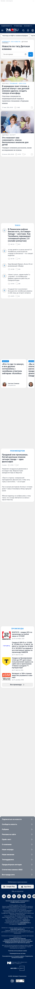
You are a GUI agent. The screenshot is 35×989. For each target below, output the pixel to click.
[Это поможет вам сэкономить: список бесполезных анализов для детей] (17, 122)
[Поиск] (23, 30)
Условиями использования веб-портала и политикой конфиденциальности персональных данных (17, 942)
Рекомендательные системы (17, 953)
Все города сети (8, 875)
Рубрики (5, 829)
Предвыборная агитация (12, 865)
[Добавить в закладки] (32, 107)
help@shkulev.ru (22, 924)
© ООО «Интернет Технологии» (17, 976)
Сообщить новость (9, 824)
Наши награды (8, 849)
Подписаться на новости (12, 819)
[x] (24, 896)
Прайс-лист (6, 839)
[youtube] (29, 896)
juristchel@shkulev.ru (25, 922)
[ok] (14, 896)
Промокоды (18, 26)
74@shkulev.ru (26, 920)
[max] (19, 896)
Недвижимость (6, 26)
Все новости (15, 41)
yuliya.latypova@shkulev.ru (17, 929)
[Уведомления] (28, 30)
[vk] (9, 896)
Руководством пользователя (17, 938)
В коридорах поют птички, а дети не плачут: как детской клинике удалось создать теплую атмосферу (15, 89)
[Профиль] (32, 30)
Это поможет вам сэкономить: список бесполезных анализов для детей (15, 141)
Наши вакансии (8, 854)
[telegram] (4, 896)
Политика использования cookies (17, 950)
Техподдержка (8, 860)
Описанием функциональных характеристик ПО (17, 940)
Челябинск (6, 41)
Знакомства (28, 26)
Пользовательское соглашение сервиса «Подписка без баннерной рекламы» (17, 957)
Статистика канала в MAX (12, 870)
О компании (6, 844)
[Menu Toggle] (2, 30)
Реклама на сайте (9, 834)
